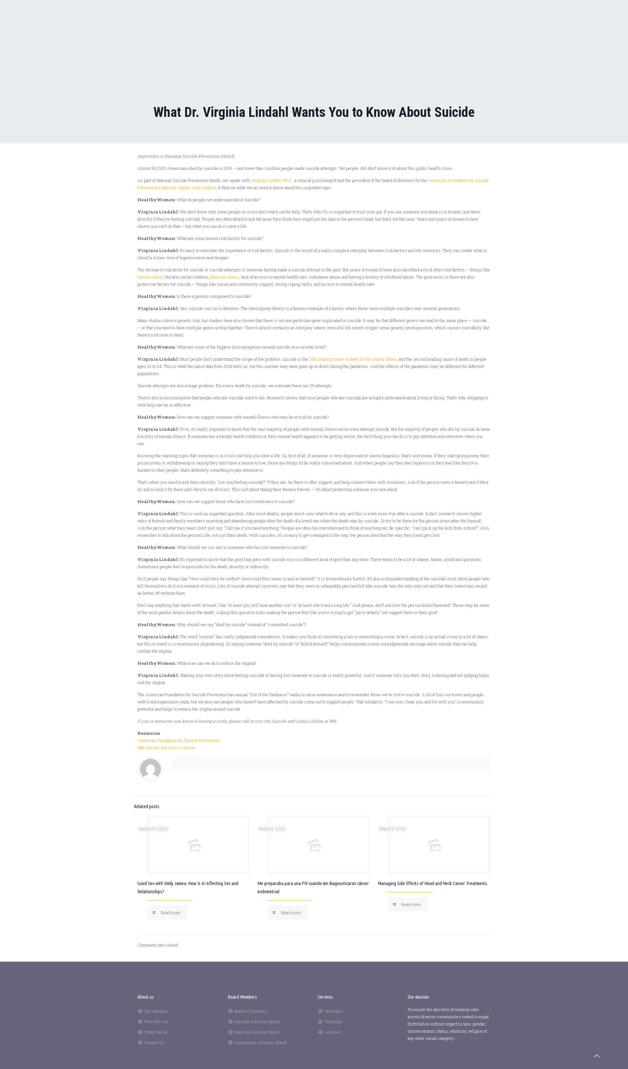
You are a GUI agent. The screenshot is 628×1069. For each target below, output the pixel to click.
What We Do (155, 1032)
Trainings (333, 1021)
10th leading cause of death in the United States (353, 359)
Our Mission (155, 1011)
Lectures (332, 1032)
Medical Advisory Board (257, 1032)
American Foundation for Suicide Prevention (178, 740)
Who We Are (156, 1021)
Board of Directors (251, 1011)
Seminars (333, 1011)
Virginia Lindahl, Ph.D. (271, 180)
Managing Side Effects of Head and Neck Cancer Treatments (432, 883)
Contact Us (154, 1042)
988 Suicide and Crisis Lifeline (166, 748)
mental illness (150, 277)
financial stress (224, 277)
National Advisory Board (257, 1021)
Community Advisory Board (260, 1042)
